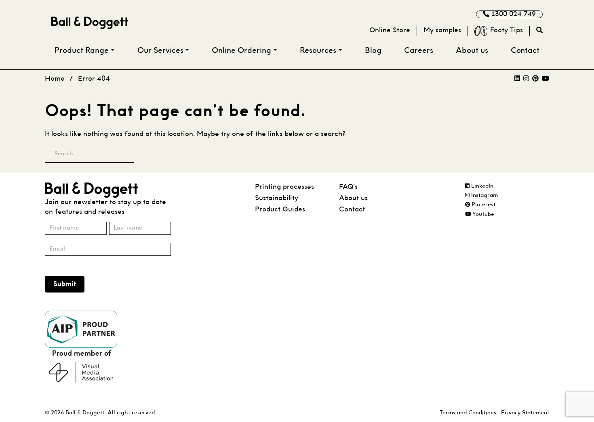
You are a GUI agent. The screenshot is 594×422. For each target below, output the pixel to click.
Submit (64, 284)
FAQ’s (348, 187)
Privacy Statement (525, 413)
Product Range (82, 51)
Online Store (389, 30)
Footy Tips (506, 30)
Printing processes (284, 187)
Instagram (484, 195)
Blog (373, 51)
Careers (418, 51)
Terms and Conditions (468, 413)
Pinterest (482, 204)
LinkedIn (481, 186)
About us (472, 51)
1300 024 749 (512, 14)
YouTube (482, 214)
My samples (442, 30)
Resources (318, 51)
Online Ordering (241, 51)
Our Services (160, 51)
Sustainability (276, 198)
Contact (525, 51)
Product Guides (280, 209)
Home (55, 78)
